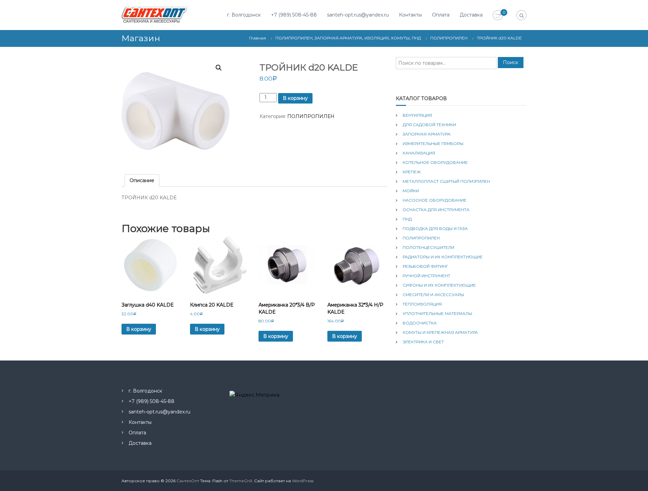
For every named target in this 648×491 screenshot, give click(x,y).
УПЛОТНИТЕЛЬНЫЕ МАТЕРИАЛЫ (437, 313)
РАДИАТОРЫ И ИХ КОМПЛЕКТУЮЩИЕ (443, 256)
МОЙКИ (411, 190)
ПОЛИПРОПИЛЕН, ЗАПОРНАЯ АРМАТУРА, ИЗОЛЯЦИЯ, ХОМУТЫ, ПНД (348, 37)
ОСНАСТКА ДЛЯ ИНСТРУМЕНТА (436, 209)
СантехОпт (188, 480)
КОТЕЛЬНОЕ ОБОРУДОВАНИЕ (435, 162)
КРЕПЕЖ (412, 171)
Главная (257, 37)
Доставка (471, 15)
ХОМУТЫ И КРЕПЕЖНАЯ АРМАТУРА (440, 332)
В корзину (295, 98)
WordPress (303, 480)
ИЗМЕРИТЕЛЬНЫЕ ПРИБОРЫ (433, 143)
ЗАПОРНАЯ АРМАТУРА (427, 134)
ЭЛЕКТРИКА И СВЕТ (423, 341)
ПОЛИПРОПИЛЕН (448, 37)
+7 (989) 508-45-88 (294, 15)
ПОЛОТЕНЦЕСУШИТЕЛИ (428, 247)
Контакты (410, 15)
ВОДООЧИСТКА (420, 322)
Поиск (510, 62)
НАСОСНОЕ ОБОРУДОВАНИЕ (434, 200)
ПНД (407, 219)
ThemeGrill (240, 480)
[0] (498, 15)
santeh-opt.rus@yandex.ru (358, 15)
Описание (142, 180)
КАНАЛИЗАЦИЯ (419, 152)
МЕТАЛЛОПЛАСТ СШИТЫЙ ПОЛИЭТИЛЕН (446, 181)
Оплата (441, 15)
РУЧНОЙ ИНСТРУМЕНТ (426, 275)
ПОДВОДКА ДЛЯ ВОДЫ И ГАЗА (435, 228)
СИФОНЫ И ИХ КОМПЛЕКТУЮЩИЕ (439, 285)
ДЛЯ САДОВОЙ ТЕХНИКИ (429, 124)
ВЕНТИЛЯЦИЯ (417, 115)
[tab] (142, 180)
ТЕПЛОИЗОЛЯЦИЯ (422, 304)
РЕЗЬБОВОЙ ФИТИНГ (425, 266)
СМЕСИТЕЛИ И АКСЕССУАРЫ (433, 294)
